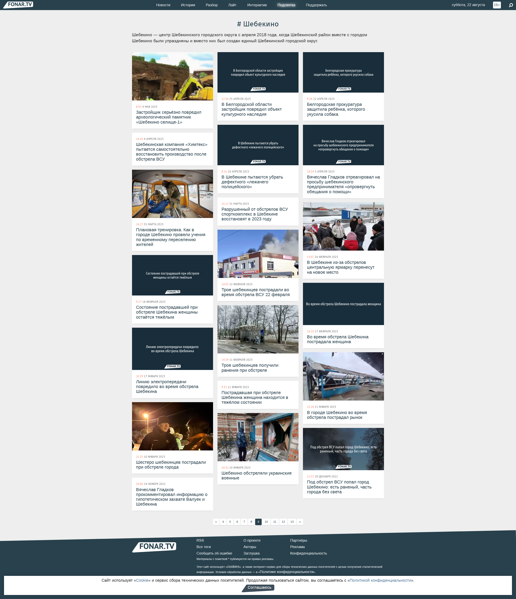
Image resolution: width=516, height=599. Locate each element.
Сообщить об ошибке (214, 553)
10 (266, 522)
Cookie (142, 580)
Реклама (297, 546)
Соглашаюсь (259, 587)
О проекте (252, 540)
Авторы (249, 546)
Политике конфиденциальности (286, 571)
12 (283, 522)
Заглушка (251, 553)
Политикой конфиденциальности (380, 580)
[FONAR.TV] (18, 5)
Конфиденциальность (308, 553)
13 (292, 522)
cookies (233, 566)
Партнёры (298, 540)
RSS (200, 540)
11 (274, 522)
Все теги (204, 546)
